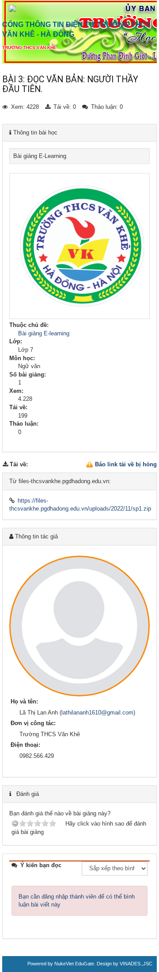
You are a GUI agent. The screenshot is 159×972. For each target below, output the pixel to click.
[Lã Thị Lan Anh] (79, 626)
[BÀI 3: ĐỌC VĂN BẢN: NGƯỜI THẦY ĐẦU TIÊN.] (79, 317)
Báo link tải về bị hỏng (126, 464)
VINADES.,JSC (136, 963)
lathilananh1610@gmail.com (97, 712)
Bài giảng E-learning (43, 333)
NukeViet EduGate (74, 963)
